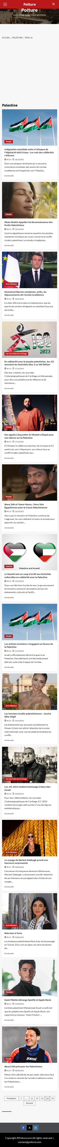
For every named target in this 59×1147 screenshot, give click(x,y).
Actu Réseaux (11, 284)
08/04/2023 (19, 1070)
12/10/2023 (19, 651)
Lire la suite (9, 175)
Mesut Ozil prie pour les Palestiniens (23, 1066)
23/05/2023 (19, 1004)
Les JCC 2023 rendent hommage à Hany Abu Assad (27, 788)
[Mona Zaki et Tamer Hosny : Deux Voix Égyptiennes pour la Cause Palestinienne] (29, 482)
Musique (9, 992)
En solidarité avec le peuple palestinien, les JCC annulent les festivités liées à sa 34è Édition (29, 363)
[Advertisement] (29, 70)
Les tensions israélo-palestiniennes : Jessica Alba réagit (27, 715)
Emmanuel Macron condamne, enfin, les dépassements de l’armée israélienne (25, 293)
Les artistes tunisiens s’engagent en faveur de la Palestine (28, 645)
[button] (5, 4)
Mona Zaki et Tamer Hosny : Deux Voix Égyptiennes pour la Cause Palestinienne (25, 506)
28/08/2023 (19, 867)
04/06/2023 (19, 937)
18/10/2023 (19, 159)
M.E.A (9, 159)
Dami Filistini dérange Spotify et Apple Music (27, 1000)
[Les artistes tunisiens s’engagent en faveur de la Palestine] (29, 622)
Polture (29, 10)
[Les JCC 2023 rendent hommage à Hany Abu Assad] (29, 765)
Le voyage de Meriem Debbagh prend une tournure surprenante (26, 862)
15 (52, 1098)
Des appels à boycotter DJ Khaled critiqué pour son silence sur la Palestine (29, 436)
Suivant (29, 1103)
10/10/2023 (19, 720)
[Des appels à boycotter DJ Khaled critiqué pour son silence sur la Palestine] (29, 413)
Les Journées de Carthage (16, 353)
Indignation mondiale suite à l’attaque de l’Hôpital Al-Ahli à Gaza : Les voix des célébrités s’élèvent (29, 152)
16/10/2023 (19, 511)
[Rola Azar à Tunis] (29, 911)
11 (32, 1098)
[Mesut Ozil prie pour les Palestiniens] (29, 1044)
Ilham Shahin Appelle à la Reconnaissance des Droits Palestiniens (28, 224)
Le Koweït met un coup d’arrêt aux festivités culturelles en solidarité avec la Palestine (27, 576)
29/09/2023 (19, 794)
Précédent (11, 1098)
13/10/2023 (19, 581)
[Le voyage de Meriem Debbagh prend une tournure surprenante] (29, 838)
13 (42, 1098)
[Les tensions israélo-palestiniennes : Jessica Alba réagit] (29, 691)
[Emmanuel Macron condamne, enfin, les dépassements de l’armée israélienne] (29, 270)
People (8, 141)
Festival (9, 566)
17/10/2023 (19, 368)
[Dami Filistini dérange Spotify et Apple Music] (29, 978)
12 (37, 1098)
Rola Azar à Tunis (13, 933)
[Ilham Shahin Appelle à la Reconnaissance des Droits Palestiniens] (29, 200)
